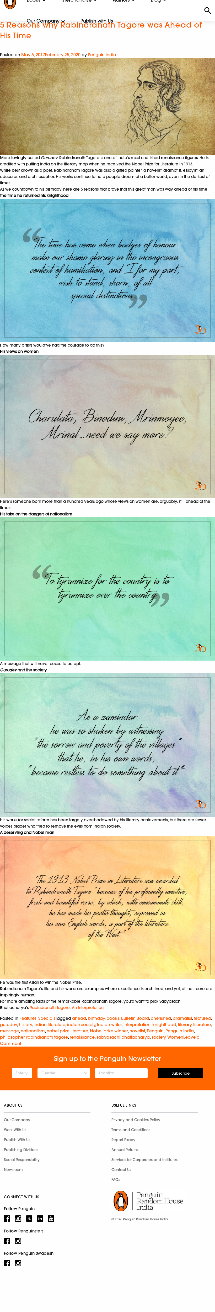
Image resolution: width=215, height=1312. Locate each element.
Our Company (43, 21)
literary (184, 1024)
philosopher (12, 1037)
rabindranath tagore (47, 1037)
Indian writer (109, 1024)
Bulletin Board (135, 1018)
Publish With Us (17, 1139)
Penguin (155, 1030)
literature (202, 1024)
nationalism (33, 1030)
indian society (81, 1024)
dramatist (182, 1018)
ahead (79, 1018)
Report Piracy (123, 1139)
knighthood (164, 1024)
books (112, 1018)
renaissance (82, 1037)
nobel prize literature (67, 1030)
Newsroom (13, 1169)
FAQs (115, 1179)
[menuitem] (43, 21)
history (25, 1024)
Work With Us (15, 1129)
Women (175, 1037)
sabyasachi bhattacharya (123, 1037)
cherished (161, 1018)
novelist (137, 1030)
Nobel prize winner (109, 1030)
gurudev (8, 1024)
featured (202, 1018)
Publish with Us (96, 21)
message (9, 1030)
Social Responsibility (22, 1159)
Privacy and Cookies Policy (135, 1119)
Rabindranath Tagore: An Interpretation (67, 1007)
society (158, 1037)
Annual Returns (124, 1149)
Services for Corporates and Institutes (144, 1159)
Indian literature (49, 1024)
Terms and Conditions (130, 1129)
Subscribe (181, 1073)
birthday (96, 1018)
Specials (46, 1018)
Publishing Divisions (21, 1149)
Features (27, 1018)
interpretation (136, 1024)
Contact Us (121, 1169)
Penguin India (102, 54)
